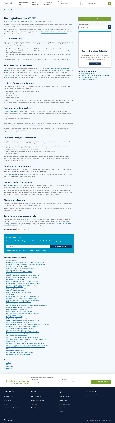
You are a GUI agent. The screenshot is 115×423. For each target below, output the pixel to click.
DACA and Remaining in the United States (18, 302)
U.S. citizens (22, 130)
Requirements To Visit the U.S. (15, 279)
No (25, 229)
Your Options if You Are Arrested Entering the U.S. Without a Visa (25, 347)
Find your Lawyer (60, 246)
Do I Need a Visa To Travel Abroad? (16, 319)
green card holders (36, 125)
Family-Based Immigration (14, 270)
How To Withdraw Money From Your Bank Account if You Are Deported (27, 345)
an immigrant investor (18, 174)
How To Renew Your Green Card (15, 291)
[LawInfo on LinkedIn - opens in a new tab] (109, 395)
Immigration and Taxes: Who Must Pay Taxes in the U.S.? (22, 296)
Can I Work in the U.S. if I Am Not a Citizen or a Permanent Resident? (26, 306)
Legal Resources (37, 3)
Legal (60, 392)
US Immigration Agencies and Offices (17, 289)
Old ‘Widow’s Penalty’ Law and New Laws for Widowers (22, 313)
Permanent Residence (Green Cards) (17, 309)
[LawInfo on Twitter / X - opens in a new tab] (95, 395)
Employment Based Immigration (37, 250)
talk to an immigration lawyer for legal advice (54, 33)
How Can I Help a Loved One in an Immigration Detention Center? (25, 343)
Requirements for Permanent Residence (18, 354)
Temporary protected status (12, 75)
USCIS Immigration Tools (88, 73)
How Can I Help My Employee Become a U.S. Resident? (22, 326)
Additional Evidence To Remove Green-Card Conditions (22, 277)
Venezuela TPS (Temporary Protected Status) (19, 352)
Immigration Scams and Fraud (15, 351)
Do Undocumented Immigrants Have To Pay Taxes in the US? (24, 276)
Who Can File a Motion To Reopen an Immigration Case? (22, 300)
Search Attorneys (101, 382)
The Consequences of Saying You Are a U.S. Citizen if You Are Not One (26, 339)
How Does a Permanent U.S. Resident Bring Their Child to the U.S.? (26, 264)
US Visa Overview (11, 261)
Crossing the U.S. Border (13, 315)
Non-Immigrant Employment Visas (16, 266)
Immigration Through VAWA (14, 287)
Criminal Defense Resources (89, 79)
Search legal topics (84, 24)
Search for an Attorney (93, 19)
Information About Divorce (89, 77)
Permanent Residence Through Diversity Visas (20, 268)
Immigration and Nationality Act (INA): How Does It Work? (23, 283)
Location (8, 244)
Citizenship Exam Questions (14, 349)
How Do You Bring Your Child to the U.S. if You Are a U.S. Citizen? (25, 262)
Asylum (8, 363)
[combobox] (69, 3)
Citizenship (25, 250)
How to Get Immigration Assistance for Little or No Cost (22, 321)
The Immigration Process (13, 304)
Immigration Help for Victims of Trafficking (19, 307)
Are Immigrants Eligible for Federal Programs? (20, 328)
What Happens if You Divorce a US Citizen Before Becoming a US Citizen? (27, 324)
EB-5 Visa (9, 368)
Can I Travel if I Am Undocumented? (16, 336)
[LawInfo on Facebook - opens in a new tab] (88, 395)
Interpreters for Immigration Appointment (19, 292)
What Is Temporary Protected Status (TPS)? (19, 272)
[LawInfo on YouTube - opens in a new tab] (102, 395)
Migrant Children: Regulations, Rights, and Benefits (21, 285)
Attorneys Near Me (23, 3)
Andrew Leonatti (29, 21)
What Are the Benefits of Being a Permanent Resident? (22, 281)
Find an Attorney (9, 392)
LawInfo (33, 392)
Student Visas (10, 294)
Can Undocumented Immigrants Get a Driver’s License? (22, 334)
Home (5, 9)
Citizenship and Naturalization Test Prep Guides (95, 75)
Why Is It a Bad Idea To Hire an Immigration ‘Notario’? (22, 337)
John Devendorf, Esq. (10, 21)
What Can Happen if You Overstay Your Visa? (19, 311)
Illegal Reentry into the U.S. (14, 317)
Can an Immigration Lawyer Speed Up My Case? (20, 322)
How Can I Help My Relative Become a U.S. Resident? (21, 298)
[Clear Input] (79, 4)
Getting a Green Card (12, 274)
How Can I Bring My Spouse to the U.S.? (18, 330)
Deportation (10, 367)
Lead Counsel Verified (48, 3)
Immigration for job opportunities (14, 141)
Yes (19, 229)
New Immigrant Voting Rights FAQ (16, 341)
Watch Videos (96, 64)
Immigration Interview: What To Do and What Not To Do (22, 332)
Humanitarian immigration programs (15, 185)
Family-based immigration (11, 111)
